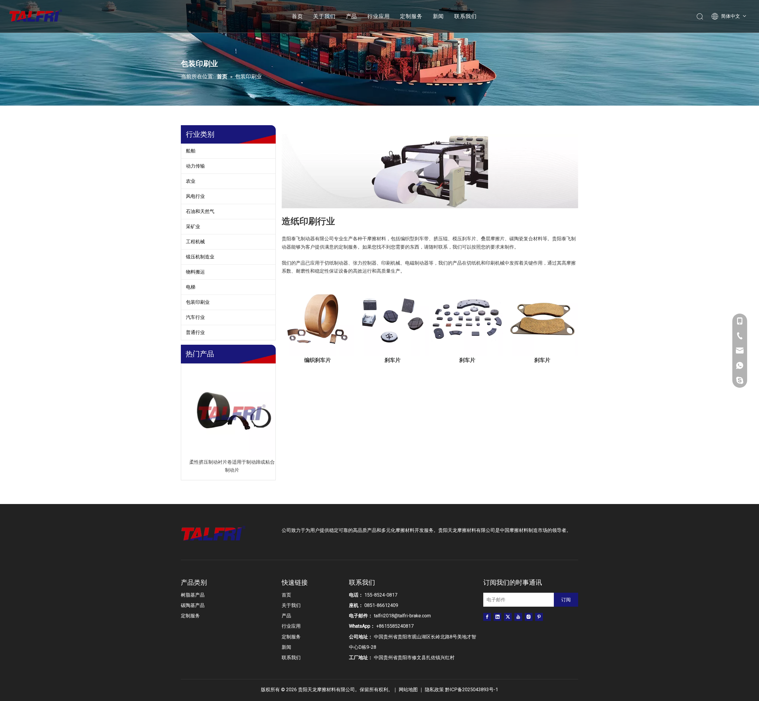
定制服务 (411, 16)
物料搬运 (195, 272)
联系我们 (465, 16)
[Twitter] (508, 617)
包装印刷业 (198, 302)
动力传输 (195, 166)
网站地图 (409, 689)
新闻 (438, 16)
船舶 (190, 151)
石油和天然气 (200, 211)
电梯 (190, 287)
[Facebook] (487, 617)
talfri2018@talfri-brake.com (402, 616)
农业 (190, 181)
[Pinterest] (539, 617)
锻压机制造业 (200, 257)
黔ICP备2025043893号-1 (471, 689)
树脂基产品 (193, 595)
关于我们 (324, 16)
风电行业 (195, 196)
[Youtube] (518, 617)
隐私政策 (434, 689)
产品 (351, 16)
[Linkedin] (497, 617)
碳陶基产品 (193, 605)
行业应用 (378, 16)
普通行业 (195, 332)
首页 (297, 16)
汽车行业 (195, 317)
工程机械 (195, 241)
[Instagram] (528, 617)
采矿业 (193, 226)
